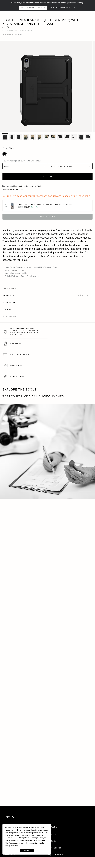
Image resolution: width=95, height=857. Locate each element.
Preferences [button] (15, 846)
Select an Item (47, 216)
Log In (7, 817)
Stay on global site (60, 8)
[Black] (4, 153)
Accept (26, 850)
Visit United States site (33, 8)
